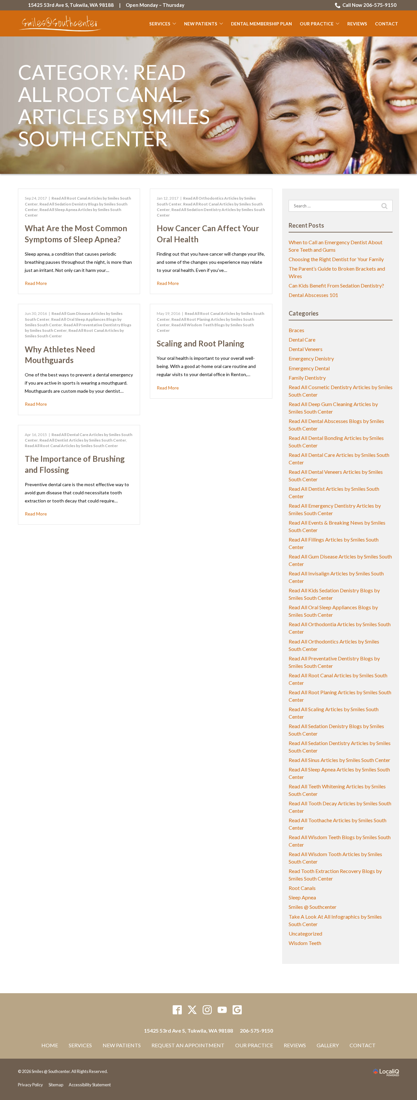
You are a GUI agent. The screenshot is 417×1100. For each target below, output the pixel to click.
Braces (296, 330)
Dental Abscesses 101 (313, 295)
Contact (386, 23)
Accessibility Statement (90, 1084)
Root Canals (302, 888)
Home (49, 1045)
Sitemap (56, 1084)
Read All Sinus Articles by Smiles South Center (339, 760)
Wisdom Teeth (305, 943)
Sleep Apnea (302, 897)
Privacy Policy (30, 1084)
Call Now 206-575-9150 (369, 5)
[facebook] (177, 1010)
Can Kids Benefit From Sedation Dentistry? (336, 285)
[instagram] (207, 1010)
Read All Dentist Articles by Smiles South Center (82, 440)
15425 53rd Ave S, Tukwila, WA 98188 (71, 5)
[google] (237, 1010)
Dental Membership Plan (261, 23)
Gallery (328, 1045)
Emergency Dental (309, 368)
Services (159, 23)
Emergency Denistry (311, 358)
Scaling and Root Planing (200, 343)
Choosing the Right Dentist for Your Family (336, 259)
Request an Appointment (187, 1045)
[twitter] (192, 1010)
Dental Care (302, 339)
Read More (36, 283)
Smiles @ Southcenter (313, 907)
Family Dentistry (307, 377)
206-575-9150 (256, 1030)
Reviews (357, 23)
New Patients (200, 23)
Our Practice (317, 23)
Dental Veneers (306, 349)
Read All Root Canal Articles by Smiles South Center (71, 445)
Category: (114, 105)
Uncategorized (305, 933)
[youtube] (222, 1010)
